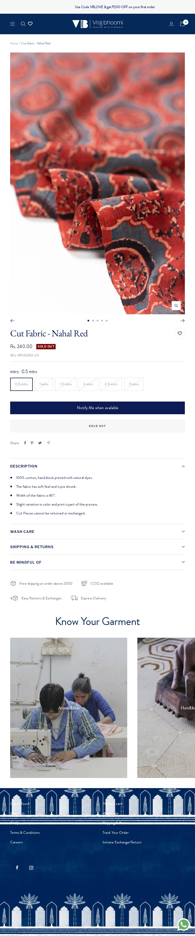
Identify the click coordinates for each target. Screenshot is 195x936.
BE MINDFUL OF (26, 562)
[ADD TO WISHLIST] (180, 333)
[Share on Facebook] (25, 443)
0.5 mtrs (21, 384)
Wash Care (22, 531)
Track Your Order (116, 832)
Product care (113, 803)
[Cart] (182, 24)
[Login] (171, 24)
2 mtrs (88, 384)
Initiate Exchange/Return (122, 842)
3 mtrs (134, 384)
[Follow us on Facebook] (17, 868)
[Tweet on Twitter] (40, 443)
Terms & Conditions (25, 832)
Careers (16, 842)
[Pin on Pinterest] (32, 443)
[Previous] (12, 320)
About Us (17, 813)
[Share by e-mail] (48, 442)
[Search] (23, 24)
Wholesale (111, 813)
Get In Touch (20, 803)
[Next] (183, 320)
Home (14, 43)
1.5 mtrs (66, 384)
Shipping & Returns (32, 547)
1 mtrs (44, 384)
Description (24, 466)
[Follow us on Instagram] (31, 868)
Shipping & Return (116, 823)
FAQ (14, 823)
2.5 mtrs (111, 384)
